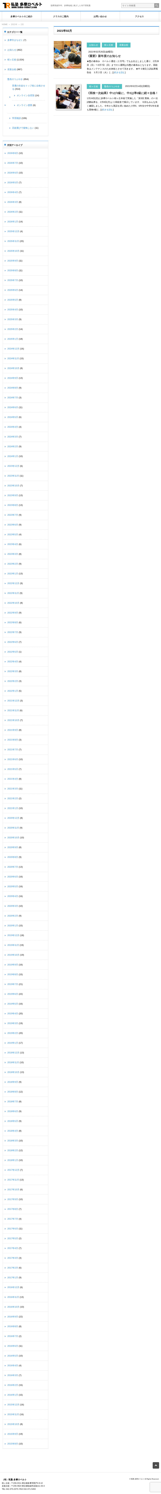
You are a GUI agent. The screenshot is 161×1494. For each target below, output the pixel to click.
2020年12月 (13, 818)
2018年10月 (13, 1072)
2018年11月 (13, 1062)
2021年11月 (13, 710)
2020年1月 (12, 925)
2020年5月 (12, 886)
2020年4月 (12, 896)
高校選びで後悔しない (23, 128)
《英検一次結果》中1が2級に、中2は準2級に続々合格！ (122, 93)
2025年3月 (12, 319)
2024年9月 (12, 378)
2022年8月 (12, 622)
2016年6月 (12, 1346)
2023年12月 (13, 466)
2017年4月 (12, 1248)
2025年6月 (12, 290)
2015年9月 (12, 1434)
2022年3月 (12, 671)
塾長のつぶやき (112, 86)
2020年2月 (12, 915)
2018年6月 (12, 1111)
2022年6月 (12, 642)
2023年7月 (12, 515)
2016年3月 (12, 1375)
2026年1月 (12, 221)
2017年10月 (13, 1189)
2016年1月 (12, 1395)
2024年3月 (12, 436)
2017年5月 (12, 1238)
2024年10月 (13, 368)
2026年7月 (12, 163)
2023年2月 (12, 563)
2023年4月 (12, 544)
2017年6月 (12, 1228)
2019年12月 (13, 935)
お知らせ (93, 45)
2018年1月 (12, 1160)
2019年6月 (12, 994)
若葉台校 (123, 45)
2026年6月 (12, 172)
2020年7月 (12, 867)
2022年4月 (12, 661)
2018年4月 (12, 1131)
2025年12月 (13, 231)
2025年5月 (12, 300)
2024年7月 (12, 397)
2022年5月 (12, 651)
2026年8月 (12, 153)
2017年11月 (13, 1179)
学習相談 (16, 118)
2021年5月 (12, 769)
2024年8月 (12, 388)
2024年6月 (12, 407)
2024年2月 (12, 446)
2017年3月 (12, 1258)
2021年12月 (13, 700)
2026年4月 (12, 192)
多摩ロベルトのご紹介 (22, 16)
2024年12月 (13, 348)
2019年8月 (12, 974)
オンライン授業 (24, 105)
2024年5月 (12, 417)
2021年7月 (12, 749)
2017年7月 (12, 1219)
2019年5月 (12, 1003)
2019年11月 (13, 945)
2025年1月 (12, 339)
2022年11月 (13, 593)
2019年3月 (12, 1023)
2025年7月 (12, 280)
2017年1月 (12, 1277)
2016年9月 (12, 1316)
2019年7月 (12, 984)
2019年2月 (12, 1033)
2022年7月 (12, 632)
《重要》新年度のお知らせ (104, 56)
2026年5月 (12, 182)
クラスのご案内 (61, 16)
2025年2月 (12, 329)
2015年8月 (12, 1443)
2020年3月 (12, 906)
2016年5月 (12, 1355)
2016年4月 (12, 1365)
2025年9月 (12, 260)
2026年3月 (12, 202)
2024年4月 (12, 427)
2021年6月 (12, 759)
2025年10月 (13, 251)
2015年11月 (13, 1414)
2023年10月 (13, 485)
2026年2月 (12, 212)
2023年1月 (12, 573)
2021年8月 (12, 739)
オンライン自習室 (25, 95)
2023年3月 (12, 554)
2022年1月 (12, 691)
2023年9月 (12, 495)
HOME (5, 24)
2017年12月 (13, 1170)
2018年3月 (12, 1140)
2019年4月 (12, 1013)
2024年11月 (13, 358)
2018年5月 (12, 1121)
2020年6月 (12, 876)
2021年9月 (12, 730)
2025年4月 (12, 309)
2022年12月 (13, 583)
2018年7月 (12, 1101)
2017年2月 (12, 1267)
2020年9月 (12, 847)
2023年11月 (13, 476)
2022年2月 (12, 681)
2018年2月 (12, 1150)
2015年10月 (13, 1424)
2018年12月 (13, 1052)
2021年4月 (12, 779)
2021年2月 (12, 798)
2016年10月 (13, 1307)
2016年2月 (12, 1385)
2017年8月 (12, 1209)
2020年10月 (13, 837)
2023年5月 (12, 534)
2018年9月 (12, 1082)
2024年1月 (12, 456)
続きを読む (119, 72)
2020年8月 (12, 857)
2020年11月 (13, 827)
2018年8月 (12, 1091)
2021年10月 (13, 720)
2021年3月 (12, 788)
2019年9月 (12, 964)
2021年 (14, 24)
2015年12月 (13, 1404)
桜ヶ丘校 (108, 45)
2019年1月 (12, 1043)
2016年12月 (13, 1287)
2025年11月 (13, 241)
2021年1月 (12, 808)
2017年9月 (12, 1199)
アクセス (139, 16)
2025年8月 (12, 270)
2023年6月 (12, 524)
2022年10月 (13, 603)
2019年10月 (13, 955)
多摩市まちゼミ (15, 40)
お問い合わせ (100, 16)
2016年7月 (12, 1336)
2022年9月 (12, 612)
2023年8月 (12, 505)
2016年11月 (13, 1297)
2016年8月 (12, 1326)
